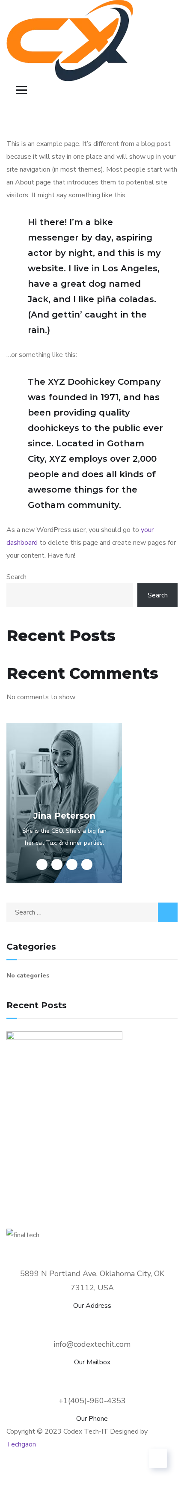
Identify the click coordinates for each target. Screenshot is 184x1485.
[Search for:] (92, 912)
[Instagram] (145, 1470)
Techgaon (21, 1444)
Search (16, 577)
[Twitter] (17, 1470)
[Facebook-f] (60, 1470)
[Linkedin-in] (102, 1470)
